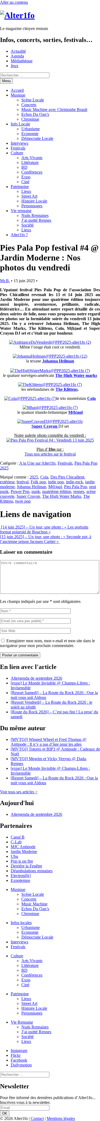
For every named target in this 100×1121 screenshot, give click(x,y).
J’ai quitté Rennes (36, 220)
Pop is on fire (22, 861)
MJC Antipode (23, 846)
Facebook (19, 1060)
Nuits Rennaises (35, 215)
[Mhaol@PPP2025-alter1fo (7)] (50, 407)
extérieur (7, 482)
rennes (78, 491)
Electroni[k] (21, 875)
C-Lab (16, 842)
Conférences (31, 172)
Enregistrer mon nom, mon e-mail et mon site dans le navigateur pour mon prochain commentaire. (47, 643)
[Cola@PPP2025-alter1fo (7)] (30, 398)
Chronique (30, 119)
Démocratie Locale (37, 138)
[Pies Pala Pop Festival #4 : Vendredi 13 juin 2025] (50, 440)
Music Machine (34, 904)
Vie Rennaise (22, 1022)
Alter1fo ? (19, 234)
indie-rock (74, 482)
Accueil (17, 90)
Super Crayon (28, 496)
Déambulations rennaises (32, 871)
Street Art (29, 196)
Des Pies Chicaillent (67, 477)
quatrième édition (56, 491)
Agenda (17, 56)
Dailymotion (21, 1065)
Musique (18, 95)
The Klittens (66, 389)
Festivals (18, 148)
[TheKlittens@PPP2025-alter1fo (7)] (50, 384)
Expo (25, 177)
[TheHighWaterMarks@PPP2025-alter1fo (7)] (50, 370)
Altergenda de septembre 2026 (36, 678)
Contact (37, 1118)
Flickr (16, 1055)
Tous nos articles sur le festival (50, 454)
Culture (17, 153)
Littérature (30, 162)
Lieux (26, 191)
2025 (34, 477)
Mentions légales (61, 1118)
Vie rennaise (21, 210)
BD (24, 167)
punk (35, 491)
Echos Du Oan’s (35, 114)
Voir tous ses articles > (19, 792)
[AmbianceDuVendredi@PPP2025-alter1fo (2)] (50, 342)
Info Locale (20, 124)
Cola (44, 477)
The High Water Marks (61, 496)
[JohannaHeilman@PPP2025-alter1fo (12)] (50, 356)
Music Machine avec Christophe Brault (54, 109)
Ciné (25, 181)
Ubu (14, 856)
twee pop (23, 501)
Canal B (18, 837)
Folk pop (38, 482)
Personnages (31, 206)
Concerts (28, 104)
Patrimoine (20, 186)
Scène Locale (32, 100)
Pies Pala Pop (75, 486)
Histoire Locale (34, 201)
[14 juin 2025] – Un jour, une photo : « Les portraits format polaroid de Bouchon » (44, 529)
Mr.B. (5, 280)
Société (27, 225)
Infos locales (21, 922)
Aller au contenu (14, 2)
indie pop (56, 482)
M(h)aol (55, 486)
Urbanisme (30, 129)
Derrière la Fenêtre (26, 866)
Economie (29, 133)
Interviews (19, 143)
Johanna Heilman (58, 361)
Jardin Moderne (24, 851)
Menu (6, 81)
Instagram (19, 1050)
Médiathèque (22, 61)
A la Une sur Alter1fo (37, 463)
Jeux (14, 65)
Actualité (18, 51)
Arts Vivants (31, 157)
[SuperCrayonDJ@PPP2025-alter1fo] (50, 421)
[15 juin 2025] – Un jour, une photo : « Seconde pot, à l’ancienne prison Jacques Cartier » (45, 539)
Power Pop (20, 491)
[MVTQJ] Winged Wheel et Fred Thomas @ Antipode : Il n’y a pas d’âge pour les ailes (48, 742)
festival (23, 482)
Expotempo (20, 880)
